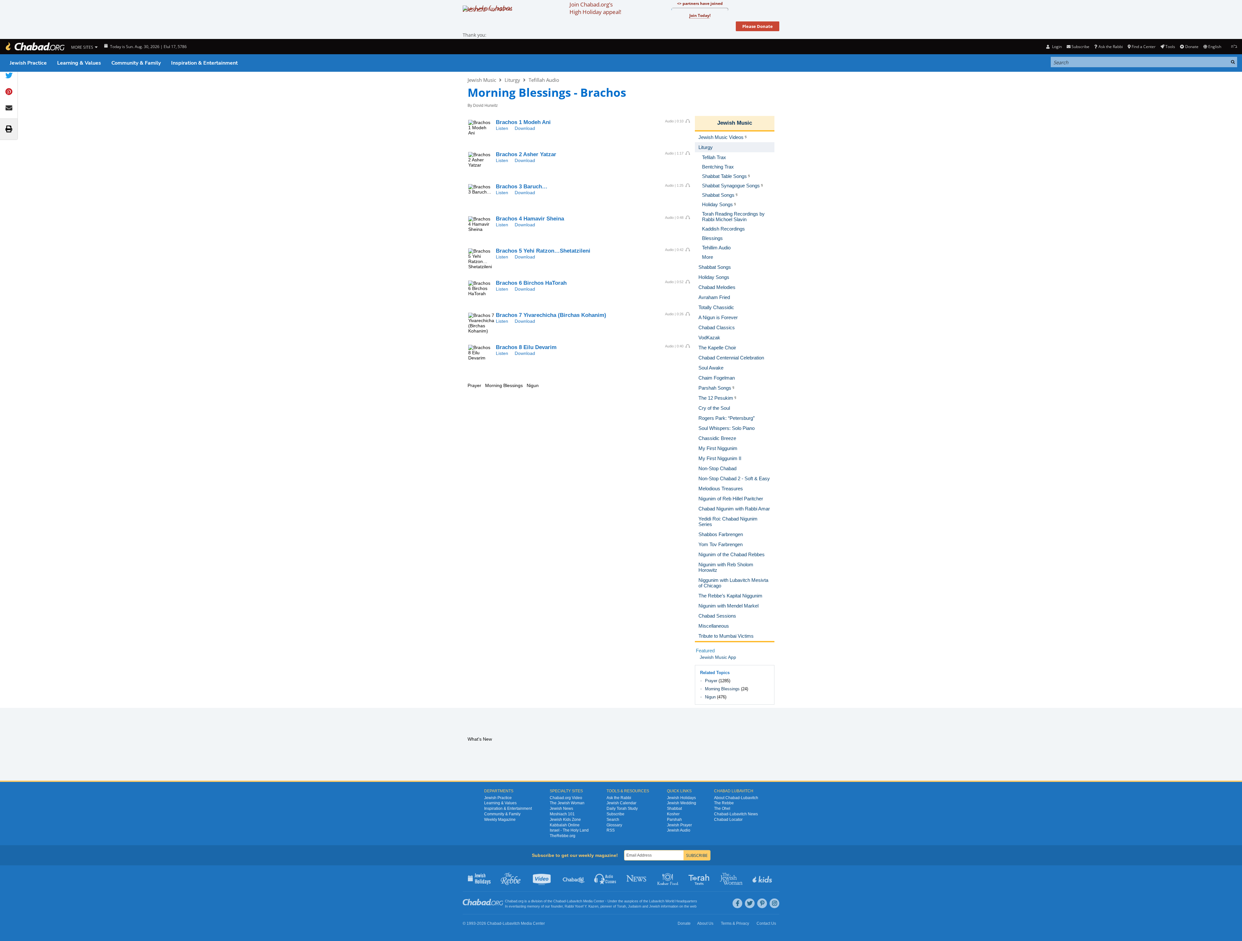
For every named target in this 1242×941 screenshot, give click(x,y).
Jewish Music (482, 80)
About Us (705, 923)
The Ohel (722, 808)
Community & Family (136, 63)
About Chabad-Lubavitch (736, 798)
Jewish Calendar (621, 803)
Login (1056, 46)
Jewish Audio (678, 830)
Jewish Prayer (679, 825)
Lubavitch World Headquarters (673, 901)
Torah (621, 906)
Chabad (559, 901)
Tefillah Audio (544, 80)
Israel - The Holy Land (569, 830)
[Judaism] (35, 46)
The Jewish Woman (567, 803)
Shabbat (674, 808)
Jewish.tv (542, 878)
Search (613, 819)
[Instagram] (774, 903)
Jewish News (561, 808)
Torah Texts (700, 878)
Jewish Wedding (681, 803)
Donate (1191, 46)
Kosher (673, 814)
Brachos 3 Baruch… (521, 186)
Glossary (614, 825)
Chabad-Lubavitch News (736, 814)
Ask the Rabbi (1110, 46)
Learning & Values (79, 63)
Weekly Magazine (500, 819)
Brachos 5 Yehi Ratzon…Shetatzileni (543, 251)
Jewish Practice (28, 63)
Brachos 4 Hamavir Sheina (530, 219)
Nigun (710, 697)
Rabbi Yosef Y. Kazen (581, 906)
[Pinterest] (762, 903)
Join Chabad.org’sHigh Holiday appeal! (595, 8)
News (637, 878)
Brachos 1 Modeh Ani (523, 122)
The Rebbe (724, 803)
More (707, 257)
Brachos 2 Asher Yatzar (526, 154)
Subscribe (615, 814)
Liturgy (512, 80)
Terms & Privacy (735, 923)
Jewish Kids (763, 878)
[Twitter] (750, 903)
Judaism (634, 906)
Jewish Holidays (681, 798)
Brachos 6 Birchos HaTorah (531, 283)
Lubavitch (574, 901)
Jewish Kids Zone (565, 819)
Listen (502, 128)
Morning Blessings (722, 688)
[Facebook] (737, 903)
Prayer (711, 680)
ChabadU (574, 878)
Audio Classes (605, 878)
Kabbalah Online (565, 825)
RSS (611, 830)
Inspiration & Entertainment (204, 63)
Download (525, 128)
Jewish (654, 906)
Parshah (674, 819)
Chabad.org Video (566, 798)
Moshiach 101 (562, 814)
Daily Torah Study (622, 808)
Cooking (668, 878)
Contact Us (766, 923)
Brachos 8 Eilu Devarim (526, 347)
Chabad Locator (728, 819)
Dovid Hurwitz (485, 105)
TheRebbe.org (562, 836)
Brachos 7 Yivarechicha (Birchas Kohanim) (551, 315)
